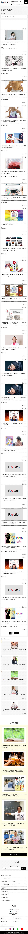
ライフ (4, 353)
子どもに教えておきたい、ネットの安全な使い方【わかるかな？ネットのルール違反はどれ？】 (13, 449)
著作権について (4, 921)
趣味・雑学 (5, 73)
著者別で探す (21, 4)
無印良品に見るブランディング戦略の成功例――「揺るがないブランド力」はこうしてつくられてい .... (14, 322)
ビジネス (5, 202)
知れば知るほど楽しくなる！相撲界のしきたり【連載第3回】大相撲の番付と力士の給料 (13, 69)
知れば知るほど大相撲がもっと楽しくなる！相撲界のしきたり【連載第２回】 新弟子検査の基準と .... (13, 95)
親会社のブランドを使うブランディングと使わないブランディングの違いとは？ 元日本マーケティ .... (13, 249)
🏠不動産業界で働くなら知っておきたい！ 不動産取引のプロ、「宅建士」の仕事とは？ (13, 374)
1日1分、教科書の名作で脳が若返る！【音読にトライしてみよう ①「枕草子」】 (13, 622)
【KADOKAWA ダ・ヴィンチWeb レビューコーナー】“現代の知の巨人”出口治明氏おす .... (13, 146)
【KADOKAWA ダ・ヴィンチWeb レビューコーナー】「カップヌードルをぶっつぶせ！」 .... (13, 299)
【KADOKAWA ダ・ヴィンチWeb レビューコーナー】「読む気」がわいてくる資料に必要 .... (13, 223)
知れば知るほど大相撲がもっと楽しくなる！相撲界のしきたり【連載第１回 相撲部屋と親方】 (13, 120)
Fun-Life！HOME (15, 4)
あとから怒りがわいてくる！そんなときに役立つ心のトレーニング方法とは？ (13, 423)
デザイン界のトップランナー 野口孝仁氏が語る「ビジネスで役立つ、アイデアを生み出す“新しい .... (13, 198)
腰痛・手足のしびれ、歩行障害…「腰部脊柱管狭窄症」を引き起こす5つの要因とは (14, 172)
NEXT (16, 633)
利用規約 (2, 918)
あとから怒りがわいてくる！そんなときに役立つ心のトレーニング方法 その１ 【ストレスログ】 (13, 572)
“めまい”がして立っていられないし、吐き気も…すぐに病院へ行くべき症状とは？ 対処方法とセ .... (13, 43)
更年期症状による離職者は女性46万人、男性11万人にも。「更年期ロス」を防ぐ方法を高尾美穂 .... (13, 348)
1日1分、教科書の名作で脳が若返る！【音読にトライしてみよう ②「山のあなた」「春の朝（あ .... (13, 546)
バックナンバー (14, 855)
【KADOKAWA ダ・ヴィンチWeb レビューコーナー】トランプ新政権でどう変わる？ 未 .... (13, 275)
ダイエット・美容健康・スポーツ (10, 48)
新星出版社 (13, 2)
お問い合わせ (3, 924)
